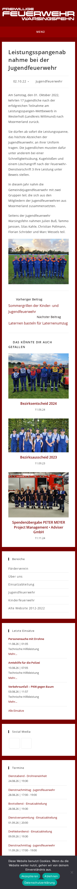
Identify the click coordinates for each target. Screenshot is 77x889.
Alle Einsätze (16, 711)
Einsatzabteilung (21, 584)
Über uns (15, 576)
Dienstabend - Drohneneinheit (27, 776)
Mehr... (12, 654)
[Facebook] (14, 743)
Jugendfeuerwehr (49, 81)
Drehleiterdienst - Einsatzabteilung (30, 831)
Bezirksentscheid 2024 (38, 403)
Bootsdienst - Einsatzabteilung (27, 803)
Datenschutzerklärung (39, 882)
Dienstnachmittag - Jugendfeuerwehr (31, 790)
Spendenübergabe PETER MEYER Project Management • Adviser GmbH (38, 527)
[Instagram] (26, 743)
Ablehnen (51, 876)
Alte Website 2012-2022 (26, 608)
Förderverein (18, 568)
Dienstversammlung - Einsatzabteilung (32, 817)
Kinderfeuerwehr (21, 600)
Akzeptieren (29, 876)
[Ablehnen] (72, 872)
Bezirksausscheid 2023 (38, 457)
